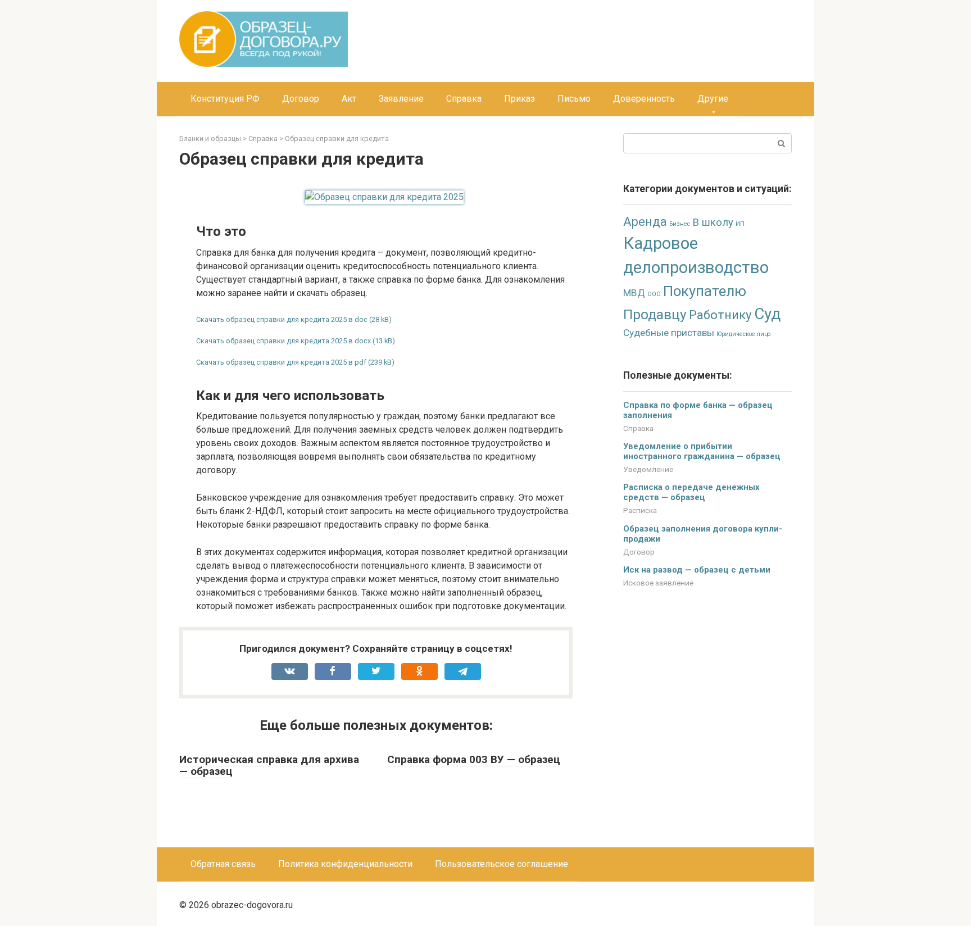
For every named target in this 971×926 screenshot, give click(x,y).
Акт (349, 98)
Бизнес (679, 224)
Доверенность (644, 98)
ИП (740, 224)
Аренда (645, 222)
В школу (712, 222)
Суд (767, 314)
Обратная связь (223, 864)
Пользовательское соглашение (501, 864)
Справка (464, 98)
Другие (712, 98)
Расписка (640, 510)
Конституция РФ (225, 98)
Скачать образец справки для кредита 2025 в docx (283, 341)
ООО (654, 294)
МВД (634, 292)
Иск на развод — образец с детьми (696, 570)
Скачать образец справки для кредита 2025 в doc (281, 319)
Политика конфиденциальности (345, 864)
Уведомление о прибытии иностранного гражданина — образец (702, 451)
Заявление (401, 98)
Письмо (574, 98)
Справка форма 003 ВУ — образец (473, 759)
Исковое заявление (658, 582)
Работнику (720, 314)
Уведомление (648, 469)
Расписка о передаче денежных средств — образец (691, 492)
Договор (300, 98)
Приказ (519, 98)
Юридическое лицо (743, 334)
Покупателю (704, 291)
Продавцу (655, 314)
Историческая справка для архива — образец (269, 765)
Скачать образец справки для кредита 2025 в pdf (281, 362)
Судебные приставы (668, 332)
